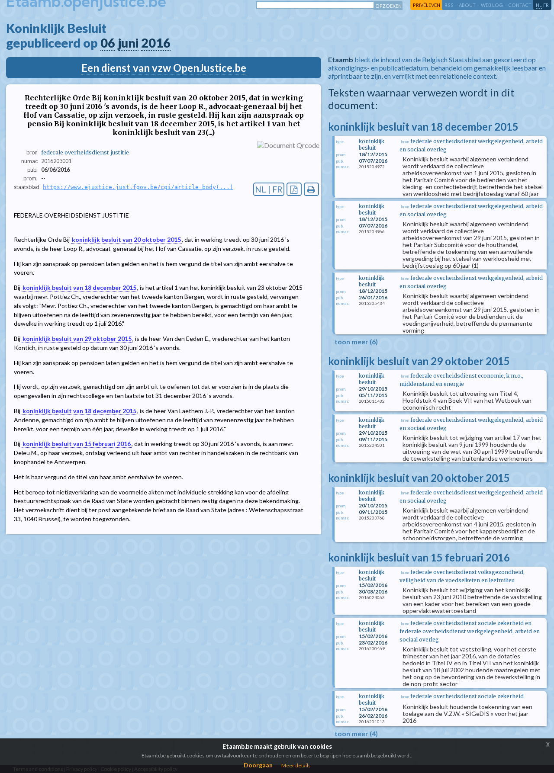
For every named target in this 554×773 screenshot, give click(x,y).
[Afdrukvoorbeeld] (311, 189)
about (467, 5)
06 (107, 42)
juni (128, 42)
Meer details (296, 765)
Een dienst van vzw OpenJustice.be (163, 67)
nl (539, 5)
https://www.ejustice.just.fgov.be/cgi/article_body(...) (138, 187)
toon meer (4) (356, 733)
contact (519, 5)
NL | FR (269, 189)
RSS (449, 5)
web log (492, 5)
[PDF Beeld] (294, 189)
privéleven (426, 5)
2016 (156, 42)
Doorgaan (258, 765)
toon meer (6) (356, 341)
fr (546, 5)
